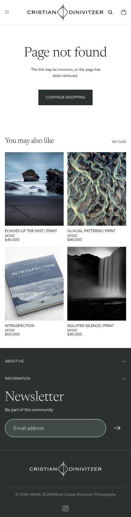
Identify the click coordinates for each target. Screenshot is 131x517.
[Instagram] (65, 508)
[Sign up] (117, 428)
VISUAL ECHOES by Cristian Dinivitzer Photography (72, 494)
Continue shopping (65, 97)
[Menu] (7, 12)
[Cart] (123, 12)
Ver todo (119, 141)
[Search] (110, 12)
